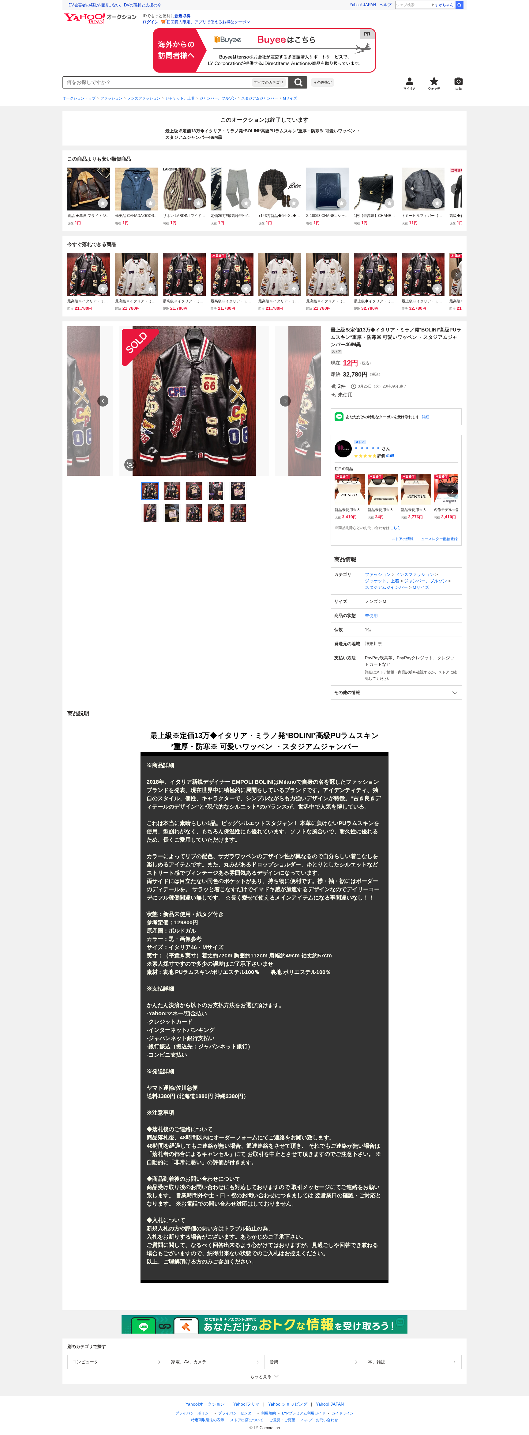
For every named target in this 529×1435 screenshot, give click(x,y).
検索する (298, 82)
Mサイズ (290, 98)
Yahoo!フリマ (246, 1404)
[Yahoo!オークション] (101, 15)
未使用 (371, 615)
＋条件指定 (322, 82)
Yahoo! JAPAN (363, 4)
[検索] (459, 5)
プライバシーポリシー (193, 1413)
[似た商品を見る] (130, 465)
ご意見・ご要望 (282, 1420)
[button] (396, 692)
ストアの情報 (403, 539)
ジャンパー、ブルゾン (218, 98)
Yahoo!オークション (205, 1404)
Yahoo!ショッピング (287, 1404)
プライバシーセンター (236, 1413)
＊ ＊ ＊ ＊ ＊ (367, 448)
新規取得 (182, 15)
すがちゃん (444, 5)
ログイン (151, 22)
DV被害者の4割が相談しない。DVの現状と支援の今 (115, 5)
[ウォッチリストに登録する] (103, 203)
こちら (395, 528)
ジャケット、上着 (180, 98)
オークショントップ (79, 98)
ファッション (111, 98)
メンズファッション (143, 98)
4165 (390, 456)
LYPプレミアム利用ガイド (303, 1413)
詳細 (425, 417)
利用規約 (268, 1413)
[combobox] (157, 82)
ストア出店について (246, 1420)
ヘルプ (386, 4)
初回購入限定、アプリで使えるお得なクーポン (208, 22)
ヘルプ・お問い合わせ (319, 1420)
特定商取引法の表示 (207, 1420)
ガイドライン (343, 1413)
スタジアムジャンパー (259, 98)
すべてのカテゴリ (268, 82)
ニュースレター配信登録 (437, 539)
